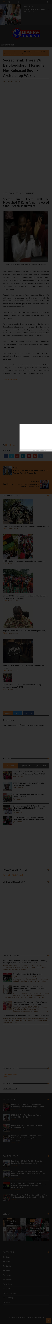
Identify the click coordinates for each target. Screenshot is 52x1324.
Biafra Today (43, 450)
